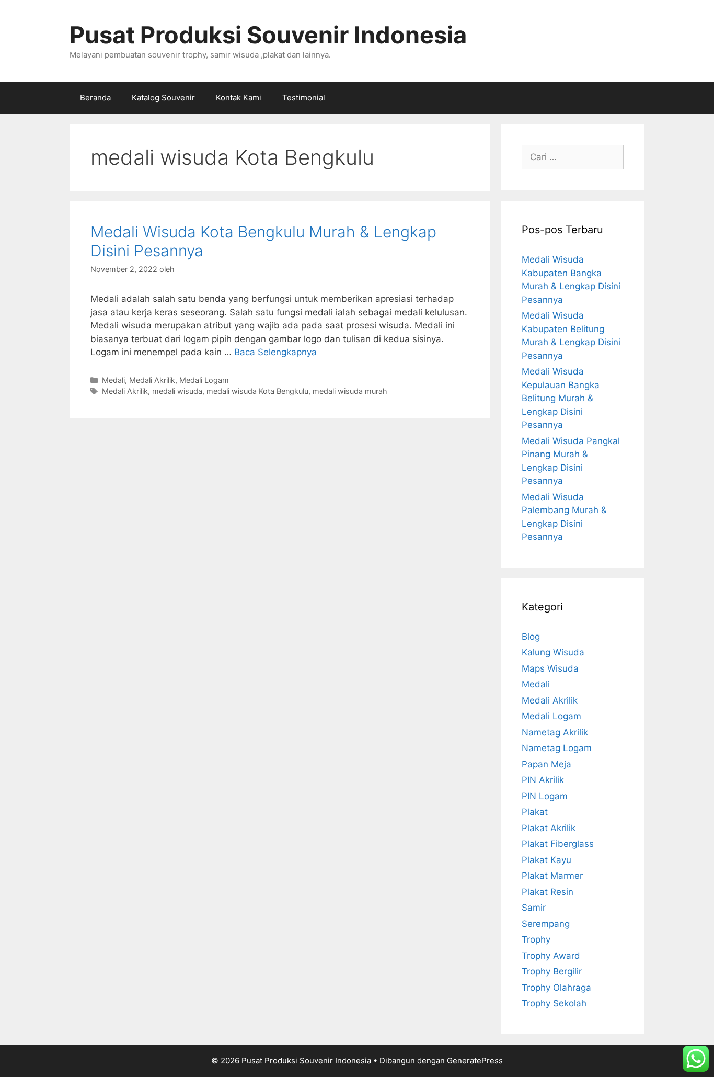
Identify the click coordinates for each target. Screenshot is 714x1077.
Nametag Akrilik (555, 732)
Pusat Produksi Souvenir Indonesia (268, 34)
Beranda (95, 98)
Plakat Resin (547, 892)
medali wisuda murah (350, 391)
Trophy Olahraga (556, 987)
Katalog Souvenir (163, 98)
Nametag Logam (557, 748)
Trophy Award (551, 955)
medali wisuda (177, 391)
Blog (531, 636)
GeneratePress (475, 1060)
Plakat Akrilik (548, 828)
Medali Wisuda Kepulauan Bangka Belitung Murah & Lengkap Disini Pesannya (561, 398)
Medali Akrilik (152, 380)
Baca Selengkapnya (275, 352)
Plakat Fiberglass (558, 843)
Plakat (535, 812)
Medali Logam (204, 380)
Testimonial (303, 98)
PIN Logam (545, 796)
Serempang (546, 924)
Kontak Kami (238, 98)
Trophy (536, 939)
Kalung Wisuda (553, 652)
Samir (534, 907)
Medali (113, 380)
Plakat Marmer (552, 875)
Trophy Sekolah (554, 1003)
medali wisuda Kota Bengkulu (257, 391)
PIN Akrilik (543, 780)
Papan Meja (546, 764)
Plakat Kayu (546, 860)
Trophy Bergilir (552, 971)
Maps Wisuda (550, 668)
